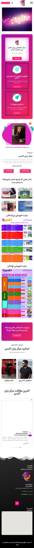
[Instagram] (17, 503)
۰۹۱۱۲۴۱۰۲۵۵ (24, 491)
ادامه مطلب (25, 431)
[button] (5, 3)
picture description (23, 425)
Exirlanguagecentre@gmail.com (22, 488)
